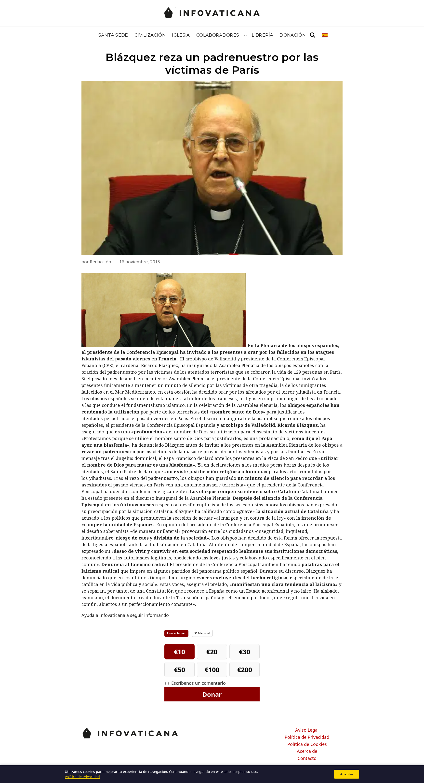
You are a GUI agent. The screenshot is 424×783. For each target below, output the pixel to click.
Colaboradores (217, 35)
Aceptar (346, 774)
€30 (244, 651)
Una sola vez (176, 633)
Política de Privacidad (307, 737)
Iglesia (181, 35)
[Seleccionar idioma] (325, 35)
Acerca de (307, 751)
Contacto (307, 758)
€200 (244, 669)
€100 (212, 669)
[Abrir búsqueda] (312, 35)
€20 (211, 651)
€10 (179, 651)
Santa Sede (113, 35)
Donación (292, 35)
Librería (262, 35)
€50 (179, 669)
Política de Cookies (307, 744)
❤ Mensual (202, 633)
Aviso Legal (307, 730)
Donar (212, 694)
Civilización (150, 35)
